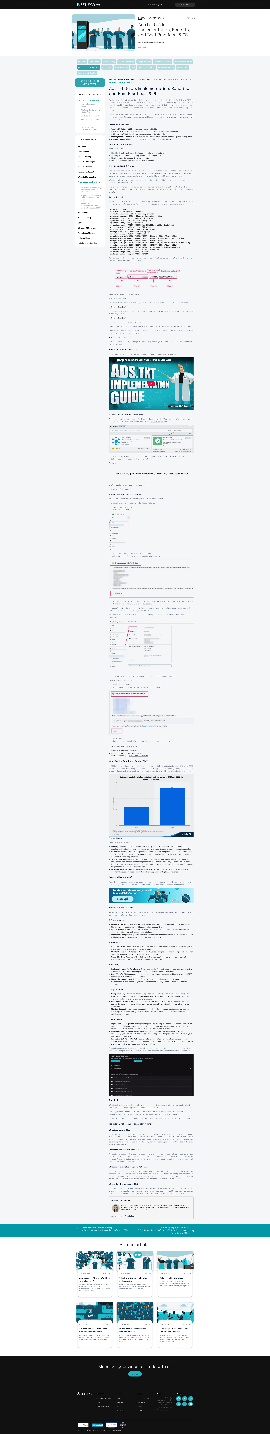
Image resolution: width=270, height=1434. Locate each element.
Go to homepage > (154, 5)
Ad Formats (106, 67)
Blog (118, 1398)
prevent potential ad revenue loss (144, 1107)
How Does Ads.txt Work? (91, 100)
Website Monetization (183, 62)
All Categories (116, 80)
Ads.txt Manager (156, 422)
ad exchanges (151, 155)
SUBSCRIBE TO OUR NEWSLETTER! (90, 82)
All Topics (82, 62)
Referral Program (143, 1398)
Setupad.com (93, 1430)
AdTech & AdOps (121, 67)
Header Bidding (109, 62)
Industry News (182, 67)
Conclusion (85, 123)
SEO (133, 67)
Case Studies (94, 62)
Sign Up (135, 1374)
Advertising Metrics (166, 67)
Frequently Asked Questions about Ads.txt (90, 128)
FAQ (118, 1407)
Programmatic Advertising (88, 67)
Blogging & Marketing (146, 67)
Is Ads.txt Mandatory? (90, 116)
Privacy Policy (141, 1402)
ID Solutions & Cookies (87, 73)
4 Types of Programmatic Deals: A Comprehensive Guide (91, 198)
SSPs (151, 173)
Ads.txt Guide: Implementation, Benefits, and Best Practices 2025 (91, 206)
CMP (98, 1402)
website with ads (167, 1105)
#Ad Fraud (142, 48)
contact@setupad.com (181, 1118)
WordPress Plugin (103, 1407)
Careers (139, 1407)
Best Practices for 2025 (90, 120)
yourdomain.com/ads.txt (138, 756)
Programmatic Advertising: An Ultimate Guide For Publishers (91, 190)
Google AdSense (144, 62)
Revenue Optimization (162, 62)
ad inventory (150, 161)
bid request (140, 180)
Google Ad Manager (126, 62)
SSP (137, 303)
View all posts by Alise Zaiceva (123, 1216)
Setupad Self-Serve (104, 1398)
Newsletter (120, 1411)
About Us (140, 1411)
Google (123, 882)
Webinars (120, 1402)
